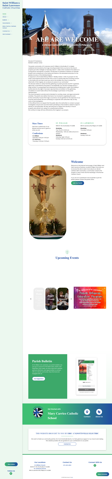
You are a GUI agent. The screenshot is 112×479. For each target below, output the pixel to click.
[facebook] (11, 473)
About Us (99, 417)
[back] (30, 298)
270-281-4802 (67, 465)
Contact (87, 417)
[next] (71, 298)
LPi (72, 477)
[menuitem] (11, 13)
